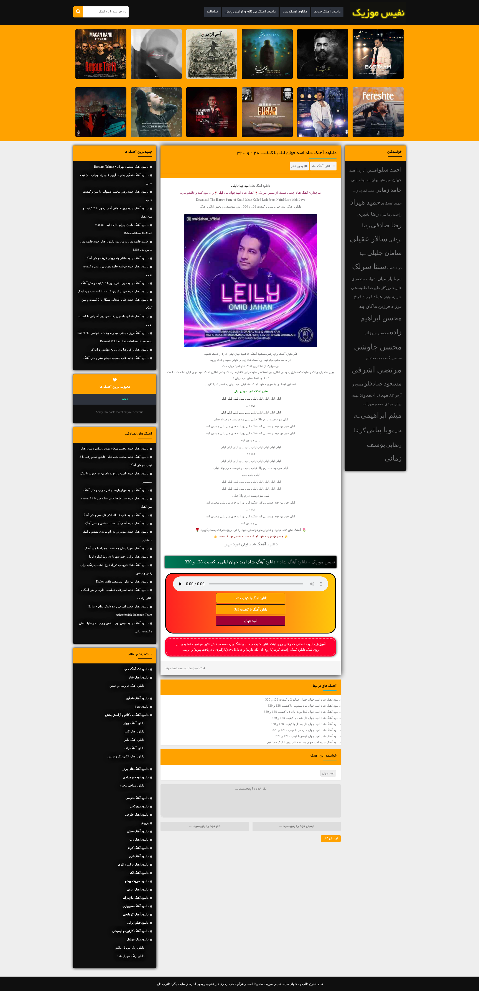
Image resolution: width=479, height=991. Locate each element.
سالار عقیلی (369, 239)
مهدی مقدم (384, 404)
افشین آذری (367, 170)
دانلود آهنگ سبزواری (136, 906)
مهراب (368, 404)
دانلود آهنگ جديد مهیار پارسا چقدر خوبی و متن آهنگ (116, 490)
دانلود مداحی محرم (132, 785)
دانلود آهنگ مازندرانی (135, 897)
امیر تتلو (385, 180)
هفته (125, 399)
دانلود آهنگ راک (134, 748)
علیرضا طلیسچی (366, 287)
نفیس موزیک (323, 562)
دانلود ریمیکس (139, 806)
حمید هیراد (365, 202)
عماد (378, 296)
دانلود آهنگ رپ (139, 839)
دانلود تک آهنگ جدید (136, 669)
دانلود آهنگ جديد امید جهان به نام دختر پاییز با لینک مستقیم (304, 742)
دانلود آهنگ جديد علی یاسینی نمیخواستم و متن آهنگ (116, 357)
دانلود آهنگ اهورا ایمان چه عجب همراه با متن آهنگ (117, 548)
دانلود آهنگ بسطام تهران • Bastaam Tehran (121, 166)
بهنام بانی (358, 180)
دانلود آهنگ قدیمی (137, 798)
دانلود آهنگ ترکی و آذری (133, 864)
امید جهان (250, 621)
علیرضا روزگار (391, 288)
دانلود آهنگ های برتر (136, 768)
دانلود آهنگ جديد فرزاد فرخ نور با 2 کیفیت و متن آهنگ (115, 283)
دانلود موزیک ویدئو (137, 881)
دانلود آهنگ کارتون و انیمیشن (130, 931)
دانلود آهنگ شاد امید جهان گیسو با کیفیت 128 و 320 (308, 736)
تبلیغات (212, 12)
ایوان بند (372, 180)
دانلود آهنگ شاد (295, 12)
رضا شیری (368, 214)
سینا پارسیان (390, 278)
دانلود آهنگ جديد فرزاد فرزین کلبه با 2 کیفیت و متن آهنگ (113, 291)
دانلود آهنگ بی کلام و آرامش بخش (250, 12)
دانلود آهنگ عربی (138, 889)
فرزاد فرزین (390, 306)
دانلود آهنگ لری (139, 856)
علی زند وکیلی (392, 297)
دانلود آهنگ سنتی (138, 831)
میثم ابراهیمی (381, 415)
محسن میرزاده (377, 333)
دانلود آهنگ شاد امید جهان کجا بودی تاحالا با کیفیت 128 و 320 (302, 711)
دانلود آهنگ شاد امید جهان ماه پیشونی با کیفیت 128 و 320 (304, 705)
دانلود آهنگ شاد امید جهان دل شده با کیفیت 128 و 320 (306, 717)
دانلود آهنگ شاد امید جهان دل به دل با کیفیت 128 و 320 (306, 724)
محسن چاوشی (378, 347)
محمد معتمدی (374, 358)
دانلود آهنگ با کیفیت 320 (250, 609)
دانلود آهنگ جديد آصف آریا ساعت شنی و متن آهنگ (117, 523)
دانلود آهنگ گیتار (134, 731)
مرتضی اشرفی (376, 369)
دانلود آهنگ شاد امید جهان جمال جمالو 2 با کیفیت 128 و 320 (303, 699)
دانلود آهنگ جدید (327, 12)
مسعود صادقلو (383, 383)
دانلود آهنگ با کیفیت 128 (250, 598)
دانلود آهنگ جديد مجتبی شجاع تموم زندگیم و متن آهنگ (114, 448)
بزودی (145, 822)
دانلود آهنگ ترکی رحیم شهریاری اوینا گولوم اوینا (119, 556)
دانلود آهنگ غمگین (137, 698)
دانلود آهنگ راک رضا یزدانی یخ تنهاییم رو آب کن (119, 349)
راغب (397, 214)
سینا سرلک (369, 266)
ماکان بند (368, 306)
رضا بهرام (386, 214)
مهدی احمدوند (374, 395)
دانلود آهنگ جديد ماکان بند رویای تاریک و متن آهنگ (117, 258)
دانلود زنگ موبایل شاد (130, 955)
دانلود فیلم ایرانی (138, 922)
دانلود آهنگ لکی (139, 872)
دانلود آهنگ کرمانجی (136, 914)
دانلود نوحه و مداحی (136, 777)
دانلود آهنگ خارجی (137, 814)
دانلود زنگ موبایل (138, 939)
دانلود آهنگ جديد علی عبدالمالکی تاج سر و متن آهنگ (116, 515)
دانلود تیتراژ (141, 706)
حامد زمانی (388, 190)
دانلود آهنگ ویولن (133, 723)
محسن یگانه (393, 358)
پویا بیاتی (380, 430)
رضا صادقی (386, 225)
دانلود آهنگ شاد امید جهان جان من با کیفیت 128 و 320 (306, 730)
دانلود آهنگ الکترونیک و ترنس (126, 756)
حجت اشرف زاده (363, 190)
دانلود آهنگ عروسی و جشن (126, 685)
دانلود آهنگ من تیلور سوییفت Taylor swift (122, 581)
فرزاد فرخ (363, 296)
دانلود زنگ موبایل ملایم (129, 947)
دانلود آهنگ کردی (138, 847)
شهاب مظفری (364, 278)
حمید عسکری (391, 203)
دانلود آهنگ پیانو (134, 739)
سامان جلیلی (384, 252)
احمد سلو (390, 169)
